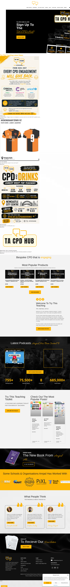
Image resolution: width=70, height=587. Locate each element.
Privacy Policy (39, 561)
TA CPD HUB (54, 7)
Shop (22, 567)
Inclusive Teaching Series (58, 428)
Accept (47, 582)
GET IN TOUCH (24, 570)
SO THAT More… (46, 419)
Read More (2, 118)
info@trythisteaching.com (58, 560)
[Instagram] (43, 299)
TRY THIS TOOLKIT (41, 7)
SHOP (50, 7)
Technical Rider (42, 575)
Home (22, 559)
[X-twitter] (37, 299)
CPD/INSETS (35, 7)
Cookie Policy (55, 585)
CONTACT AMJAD (60, 7)
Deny (56, 582)
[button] (67, 575)
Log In (1, 580)
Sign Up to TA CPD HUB (26, 563)
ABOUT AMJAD (29, 7)
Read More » (46, 428)
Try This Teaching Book (55, 564)
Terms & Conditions (29, 575)
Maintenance (40, 574)
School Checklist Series (34, 420)
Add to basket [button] (9, 286)
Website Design (33, 574)
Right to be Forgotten (41, 563)
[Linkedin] (40, 299)
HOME (25, 7)
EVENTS (46, 7)
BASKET (65, 7)
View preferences (64, 582)
